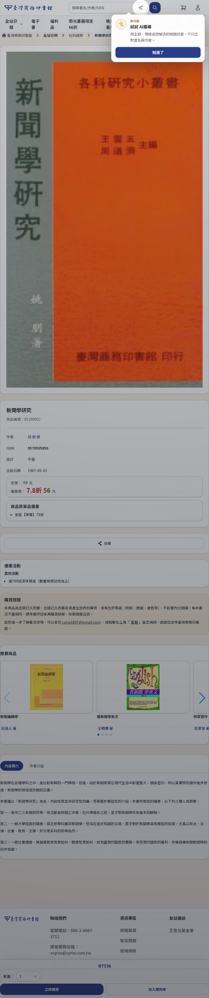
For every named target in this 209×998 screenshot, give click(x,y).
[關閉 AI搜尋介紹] (104, 499)
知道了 (158, 52)
